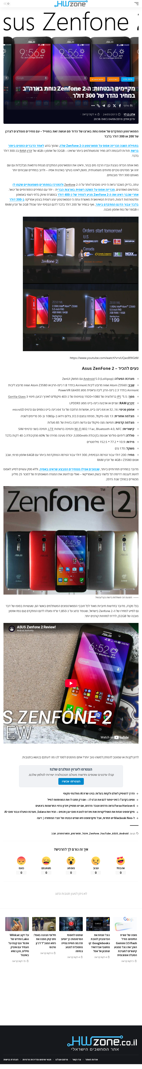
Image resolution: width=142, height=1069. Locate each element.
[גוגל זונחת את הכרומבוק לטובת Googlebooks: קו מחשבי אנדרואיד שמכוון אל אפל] (98, 924)
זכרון (29, 151)
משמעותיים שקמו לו (26, 185)
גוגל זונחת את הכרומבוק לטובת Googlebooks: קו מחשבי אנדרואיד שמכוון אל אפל (99, 943)
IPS (119, 397)
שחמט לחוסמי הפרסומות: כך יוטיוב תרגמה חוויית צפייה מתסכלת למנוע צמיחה (72, 943)
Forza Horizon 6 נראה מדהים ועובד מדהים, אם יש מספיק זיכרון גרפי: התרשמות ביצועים (85, 806)
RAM (23, 151)
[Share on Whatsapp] (109, 105)
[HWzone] (71, 3)
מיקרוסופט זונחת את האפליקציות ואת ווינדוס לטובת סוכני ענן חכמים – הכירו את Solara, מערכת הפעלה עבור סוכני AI (69, 812)
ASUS (115, 833)
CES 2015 (127, 79)
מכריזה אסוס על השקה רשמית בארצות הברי (86, 190)
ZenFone (94, 833)
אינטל (85, 833)
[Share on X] (114, 105)
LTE (51, 429)
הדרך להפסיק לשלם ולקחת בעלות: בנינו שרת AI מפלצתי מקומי (99, 793)
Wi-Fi (78, 429)
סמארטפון (76, 833)
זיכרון (130, 403)
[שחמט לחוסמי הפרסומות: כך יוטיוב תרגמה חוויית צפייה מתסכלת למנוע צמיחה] (71, 924)
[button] (136, 3)
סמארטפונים (97, 79)
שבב (131, 385)
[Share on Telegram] (103, 105)
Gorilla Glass (17, 397)
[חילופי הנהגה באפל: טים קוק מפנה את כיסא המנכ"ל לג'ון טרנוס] (44, 924)
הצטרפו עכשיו (71, 781)
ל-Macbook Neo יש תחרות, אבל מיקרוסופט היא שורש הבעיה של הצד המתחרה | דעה (86, 818)
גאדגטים (113, 79)
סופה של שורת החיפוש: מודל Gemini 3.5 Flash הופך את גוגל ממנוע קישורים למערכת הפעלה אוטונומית (125, 945)
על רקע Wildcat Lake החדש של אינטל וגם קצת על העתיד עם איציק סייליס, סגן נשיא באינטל (18, 945)
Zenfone (69, 185)
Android (89, 379)
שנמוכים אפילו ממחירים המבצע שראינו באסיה (70, 469)
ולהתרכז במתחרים (51, 185)
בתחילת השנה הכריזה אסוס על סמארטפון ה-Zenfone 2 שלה (99, 146)
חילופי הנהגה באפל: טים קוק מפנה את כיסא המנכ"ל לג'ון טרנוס (44, 941)
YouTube (105, 833)
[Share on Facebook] (119, 105)
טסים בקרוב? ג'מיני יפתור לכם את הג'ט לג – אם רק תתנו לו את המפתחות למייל (91, 800)
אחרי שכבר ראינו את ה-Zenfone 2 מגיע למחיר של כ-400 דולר (98, 195)
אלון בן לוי (129, 114)
